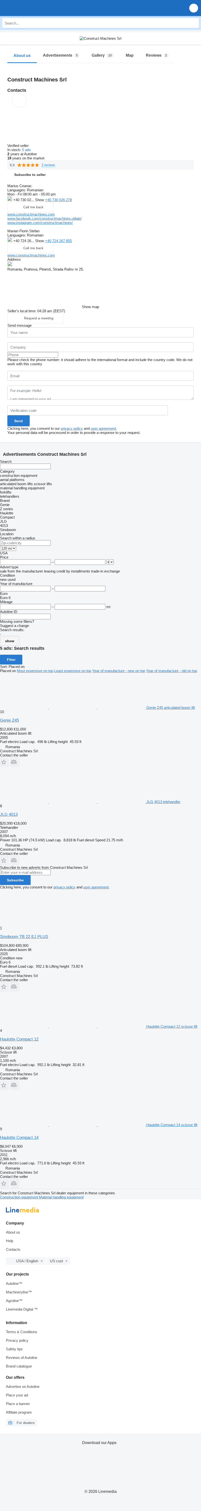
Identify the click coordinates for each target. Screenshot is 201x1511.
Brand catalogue (19, 1366)
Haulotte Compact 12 (19, 1039)
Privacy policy (17, 1340)
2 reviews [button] (48, 165)
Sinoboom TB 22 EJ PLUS (24, 936)
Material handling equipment (61, 1197)
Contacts (13, 1249)
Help (9, 1241)
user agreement (103, 428)
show (9, 641)
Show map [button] (90, 307)
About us (13, 1232)
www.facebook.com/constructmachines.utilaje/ (44, 218)
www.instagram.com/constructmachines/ (40, 223)
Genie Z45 (9, 720)
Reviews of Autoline (21, 1357)
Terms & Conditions (21, 1332)
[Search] (194, 23)
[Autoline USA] (32, 8)
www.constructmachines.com (31, 214)
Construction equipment (19, 1197)
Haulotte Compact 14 (19, 1137)
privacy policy (72, 428)
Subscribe (15, 880)
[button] (193, 8)
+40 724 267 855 (58, 241)
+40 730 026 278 (58, 200)
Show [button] (40, 200)
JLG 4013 (9, 814)
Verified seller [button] (18, 145)
